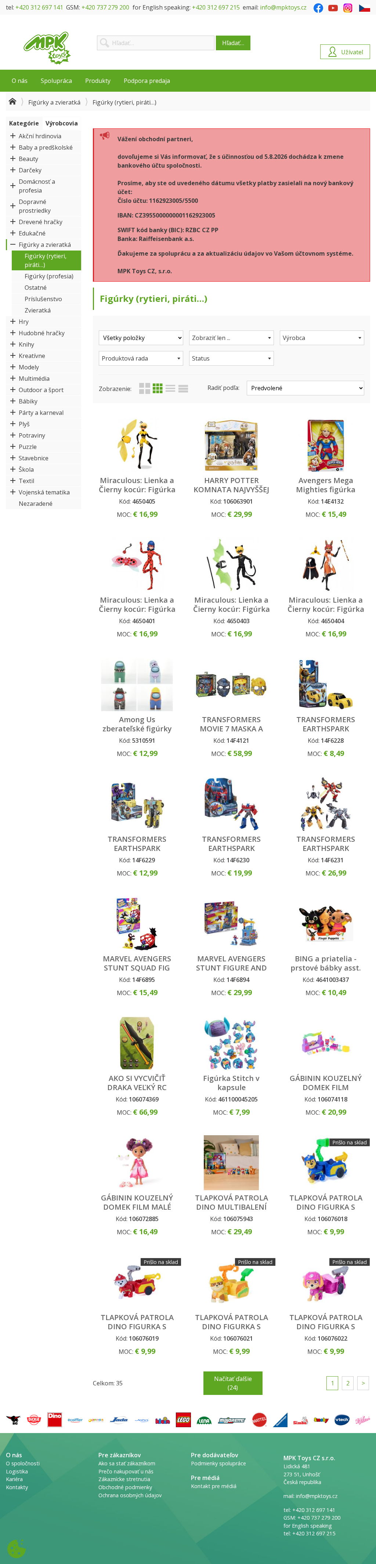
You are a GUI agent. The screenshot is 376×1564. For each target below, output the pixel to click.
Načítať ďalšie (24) (233, 1383)
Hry (24, 322)
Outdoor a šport (41, 390)
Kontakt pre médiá (213, 1486)
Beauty (28, 159)
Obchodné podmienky (125, 1487)
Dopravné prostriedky (35, 206)
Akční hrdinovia (40, 136)
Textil (26, 481)
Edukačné (32, 233)
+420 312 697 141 (39, 7)
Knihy (26, 344)
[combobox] (231, 338)
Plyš (24, 424)
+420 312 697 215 (216, 7)
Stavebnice (33, 458)
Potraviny (32, 435)
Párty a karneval (41, 413)
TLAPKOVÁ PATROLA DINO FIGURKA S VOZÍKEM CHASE (325, 1207)
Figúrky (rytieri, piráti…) (45, 260)
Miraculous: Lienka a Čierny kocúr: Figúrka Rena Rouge (326, 609)
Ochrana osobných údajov (130, 1495)
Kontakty (17, 1487)
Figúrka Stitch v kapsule (231, 1082)
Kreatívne (32, 356)
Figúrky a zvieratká (54, 102)
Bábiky (28, 401)
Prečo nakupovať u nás (125, 1471)
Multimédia (34, 378)
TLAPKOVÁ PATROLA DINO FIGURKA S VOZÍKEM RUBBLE (231, 1326)
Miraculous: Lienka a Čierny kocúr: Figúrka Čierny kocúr (231, 609)
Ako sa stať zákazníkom (126, 1463)
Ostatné (36, 288)
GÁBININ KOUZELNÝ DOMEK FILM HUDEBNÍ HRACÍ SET (326, 1087)
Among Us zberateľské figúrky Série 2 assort (137, 729)
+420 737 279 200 (105, 7)
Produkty (98, 81)
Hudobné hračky (42, 333)
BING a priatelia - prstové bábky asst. (325, 963)
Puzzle (28, 447)
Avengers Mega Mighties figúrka (325, 484)
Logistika (17, 1471)
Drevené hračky (40, 222)
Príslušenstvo (43, 299)
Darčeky (30, 170)
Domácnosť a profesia (37, 186)
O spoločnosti (23, 1463)
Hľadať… (233, 43)
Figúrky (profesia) (49, 276)
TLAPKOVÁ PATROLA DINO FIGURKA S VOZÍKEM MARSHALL (137, 1326)
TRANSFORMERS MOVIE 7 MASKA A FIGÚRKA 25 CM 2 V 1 (231, 729)
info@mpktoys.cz (283, 7)
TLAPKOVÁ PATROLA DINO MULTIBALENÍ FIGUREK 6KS (231, 1207)
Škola (26, 469)
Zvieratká (38, 310)
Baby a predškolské (46, 147)
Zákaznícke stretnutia (124, 1479)
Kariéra (14, 1479)
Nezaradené (36, 504)
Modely (29, 367)
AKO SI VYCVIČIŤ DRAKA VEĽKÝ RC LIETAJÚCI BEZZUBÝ (137, 1087)
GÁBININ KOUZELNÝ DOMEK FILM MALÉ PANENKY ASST (137, 1207)
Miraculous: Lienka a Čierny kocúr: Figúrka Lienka (137, 609)
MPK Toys (47, 48)
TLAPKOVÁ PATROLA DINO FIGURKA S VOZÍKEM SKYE (325, 1326)
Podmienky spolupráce (218, 1463)
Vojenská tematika (44, 492)
